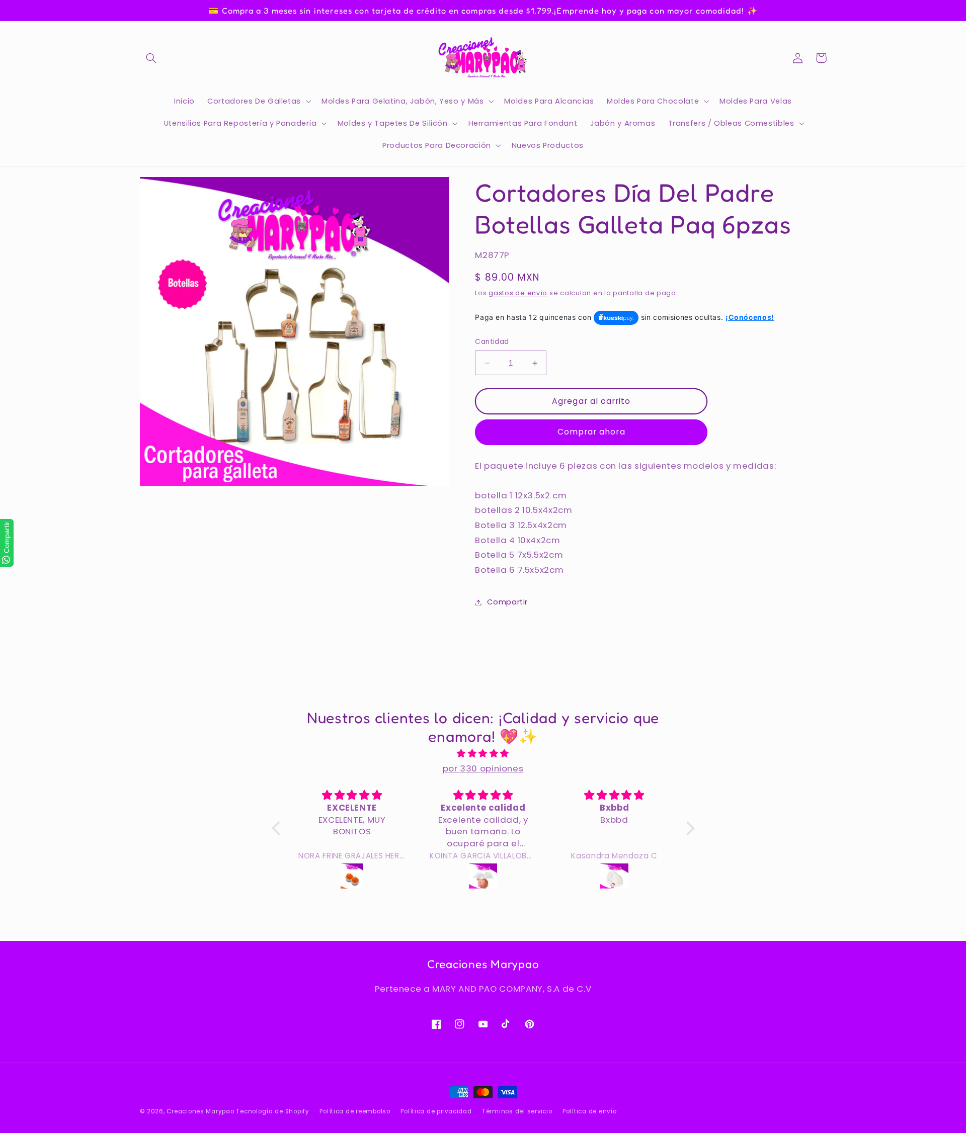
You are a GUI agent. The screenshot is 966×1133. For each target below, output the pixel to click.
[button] (151, 57)
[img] (483, 753)
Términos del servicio (517, 1111)
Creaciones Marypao (200, 1111)
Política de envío (589, 1111)
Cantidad (492, 342)
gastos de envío (518, 293)
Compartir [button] (507, 602)
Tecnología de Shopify (272, 1111)
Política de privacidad (435, 1111)
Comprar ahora (591, 432)
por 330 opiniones (483, 768)
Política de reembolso (354, 1111)
